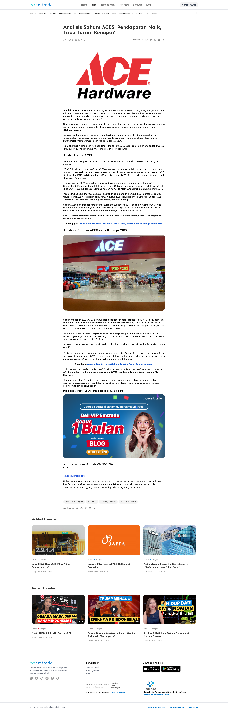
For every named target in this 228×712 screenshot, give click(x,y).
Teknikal (52, 13)
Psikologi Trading (101, 13)
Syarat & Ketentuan (156, 707)
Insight (33, 13)
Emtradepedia (152, 13)
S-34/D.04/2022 (118, 692)
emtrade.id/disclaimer (74, 475)
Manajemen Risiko (82, 13)
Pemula (42, 13)
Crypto (139, 13)
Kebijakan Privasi (177, 707)
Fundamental (65, 13)
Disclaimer (193, 707)
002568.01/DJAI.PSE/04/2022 (156, 694)
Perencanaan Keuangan (122, 13)
